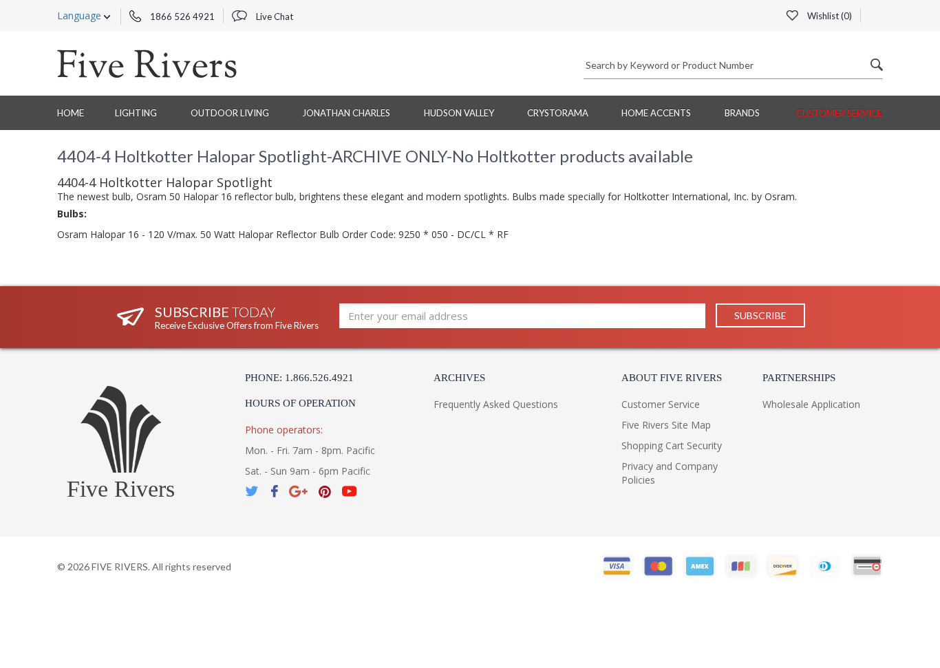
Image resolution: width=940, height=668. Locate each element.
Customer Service (839, 112)
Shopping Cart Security (671, 445)
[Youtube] (349, 491)
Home (70, 112)
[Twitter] (252, 491)
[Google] (298, 491)
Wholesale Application (811, 404)
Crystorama (557, 112)
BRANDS (742, 112)
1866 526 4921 (181, 16)
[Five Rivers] (147, 63)
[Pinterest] (325, 491)
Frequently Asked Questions (496, 404)
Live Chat (273, 16)
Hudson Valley (459, 112)
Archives (459, 377)
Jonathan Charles (346, 112)
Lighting (136, 112)
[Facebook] (274, 491)
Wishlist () (828, 15)
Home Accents (656, 112)
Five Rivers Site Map (666, 424)
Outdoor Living (230, 112)
